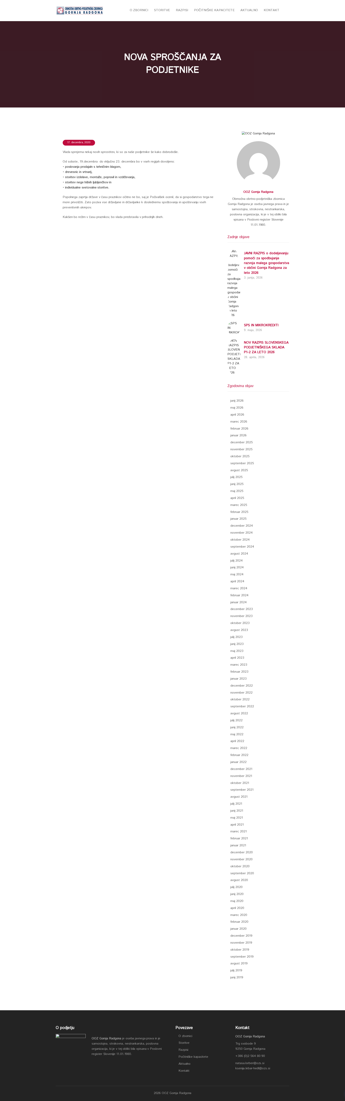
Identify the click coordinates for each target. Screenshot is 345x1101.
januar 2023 (238, 678)
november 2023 (241, 616)
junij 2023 (237, 644)
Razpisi (183, 1050)
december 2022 (241, 685)
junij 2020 (237, 894)
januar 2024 (238, 602)
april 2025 (237, 498)
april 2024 (237, 581)
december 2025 (241, 442)
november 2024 (241, 532)
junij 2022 (237, 727)
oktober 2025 (240, 456)
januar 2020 (238, 929)
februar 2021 (239, 838)
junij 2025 (237, 484)
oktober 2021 (239, 783)
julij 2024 (236, 560)
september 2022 (242, 706)
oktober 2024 (240, 539)
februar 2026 (239, 428)
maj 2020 (236, 901)
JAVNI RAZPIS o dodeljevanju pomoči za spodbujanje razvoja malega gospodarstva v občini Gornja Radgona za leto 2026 (266, 263)
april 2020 (237, 908)
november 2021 (241, 776)
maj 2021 (236, 817)
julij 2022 (236, 720)
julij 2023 (236, 637)
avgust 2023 (239, 630)
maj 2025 (236, 491)
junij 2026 (237, 400)
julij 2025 (236, 477)
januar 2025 (238, 518)
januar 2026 (238, 435)
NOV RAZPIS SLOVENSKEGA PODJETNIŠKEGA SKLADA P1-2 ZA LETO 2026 (266, 347)
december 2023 (241, 609)
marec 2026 (238, 421)
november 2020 (241, 859)
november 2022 (241, 692)
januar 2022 (238, 762)
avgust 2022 (239, 713)
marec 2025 (238, 505)
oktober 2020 (240, 866)
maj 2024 (237, 574)
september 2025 (242, 463)
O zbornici (185, 1036)
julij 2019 (236, 970)
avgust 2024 (239, 553)
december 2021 (241, 769)
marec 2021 (238, 831)
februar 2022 (239, 755)
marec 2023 (238, 664)
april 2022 (237, 741)
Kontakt (183, 1070)
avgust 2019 (239, 963)
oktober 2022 (240, 699)
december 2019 (241, 935)
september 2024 (242, 546)
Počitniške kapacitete (193, 1057)
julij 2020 (236, 887)
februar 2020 (239, 922)
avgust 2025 (239, 470)
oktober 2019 (239, 949)
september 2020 (242, 873)
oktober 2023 (240, 623)
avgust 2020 (239, 880)
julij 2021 (236, 803)
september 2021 (242, 790)
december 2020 (241, 852)
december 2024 (241, 525)
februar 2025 (239, 512)
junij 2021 (236, 810)
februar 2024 (239, 595)
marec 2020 (238, 915)
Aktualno (184, 1064)
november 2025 (241, 449)
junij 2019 (236, 977)
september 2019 (242, 956)
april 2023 (237, 657)
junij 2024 (237, 567)
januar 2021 (238, 845)
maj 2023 (236, 651)
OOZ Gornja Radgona (258, 192)
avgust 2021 (239, 796)
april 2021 (237, 824)
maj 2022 (236, 734)
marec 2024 (238, 588)
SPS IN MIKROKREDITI (261, 325)
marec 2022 (238, 748)
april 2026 (237, 414)
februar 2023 (239, 671)
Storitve (183, 1043)
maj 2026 (236, 407)
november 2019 (241, 942)
